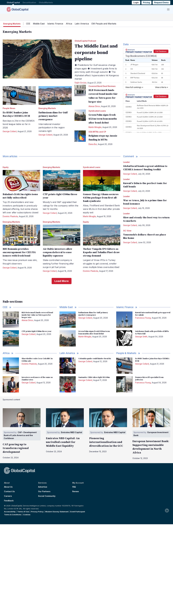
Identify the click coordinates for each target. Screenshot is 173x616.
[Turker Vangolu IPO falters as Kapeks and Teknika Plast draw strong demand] (101, 235)
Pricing (146, 2)
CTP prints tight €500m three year (36, 331)
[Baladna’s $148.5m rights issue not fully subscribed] (21, 180)
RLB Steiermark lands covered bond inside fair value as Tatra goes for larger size (37, 315)
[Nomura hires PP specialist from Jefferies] (124, 384)
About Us (8, 487)
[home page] (17, 9)
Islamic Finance (55, 23)
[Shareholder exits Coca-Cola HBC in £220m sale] (11, 366)
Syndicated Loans (97, 111)
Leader (126, 162)
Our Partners (44, 491)
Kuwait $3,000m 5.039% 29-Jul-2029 (149, 117)
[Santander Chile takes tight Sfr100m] (67, 384)
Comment (128, 156)
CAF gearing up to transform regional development (16, 448)
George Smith (141, 336)
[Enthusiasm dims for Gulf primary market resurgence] (55, 95)
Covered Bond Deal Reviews (102, 86)
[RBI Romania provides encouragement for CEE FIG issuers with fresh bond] (21, 235)
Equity (6, 167)
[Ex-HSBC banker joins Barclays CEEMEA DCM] (19, 95)
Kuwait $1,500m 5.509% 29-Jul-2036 (149, 112)
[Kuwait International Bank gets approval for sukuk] (124, 320)
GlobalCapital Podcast (85, 41)
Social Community (46, 496)
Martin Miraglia (95, 127)
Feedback (9, 501)
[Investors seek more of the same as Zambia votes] (11, 384)
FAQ (74, 487)
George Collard (9, 131)
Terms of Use (23, 512)
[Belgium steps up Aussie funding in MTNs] (80, 136)
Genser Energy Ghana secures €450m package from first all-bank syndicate (101, 198)
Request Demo (161, 2)
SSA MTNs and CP (97, 132)
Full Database (161, 51)
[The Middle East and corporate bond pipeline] (37, 59)
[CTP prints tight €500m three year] (61, 180)
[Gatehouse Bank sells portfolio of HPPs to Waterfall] (124, 338)
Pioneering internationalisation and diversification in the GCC (106, 442)
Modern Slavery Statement (56, 512)
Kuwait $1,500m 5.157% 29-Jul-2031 (149, 121)
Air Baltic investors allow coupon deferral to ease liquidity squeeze (57, 252)
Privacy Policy (37, 512)
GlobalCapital (13, 2)
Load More (61, 281)
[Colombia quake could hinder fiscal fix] (67, 366)
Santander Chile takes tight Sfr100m (94, 377)
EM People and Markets (104, 23)
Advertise (42, 487)
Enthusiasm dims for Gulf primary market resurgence (53, 116)
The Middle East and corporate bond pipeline (96, 52)
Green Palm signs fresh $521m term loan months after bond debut (103, 118)
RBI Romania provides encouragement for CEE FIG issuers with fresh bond (19, 252)
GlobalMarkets (46, 2)
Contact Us (9, 491)
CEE (28, 23)
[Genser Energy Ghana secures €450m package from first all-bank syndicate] (101, 180)
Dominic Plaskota (10, 216)
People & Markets (126, 353)
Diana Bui (93, 144)
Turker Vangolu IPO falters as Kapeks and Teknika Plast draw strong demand (101, 252)
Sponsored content (11, 399)
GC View (127, 230)
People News (9, 108)
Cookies (26, 514)
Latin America (82, 23)
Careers (8, 496)
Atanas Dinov (94, 106)
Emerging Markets (47, 108)
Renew (75, 491)
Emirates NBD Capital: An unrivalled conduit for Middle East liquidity (63, 442)
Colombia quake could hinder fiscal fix (94, 359)
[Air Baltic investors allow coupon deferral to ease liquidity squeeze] (61, 235)
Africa (69, 23)
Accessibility (10, 512)
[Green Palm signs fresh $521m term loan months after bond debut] (80, 115)
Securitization (29, 2)
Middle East (39, 23)
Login (136, 2)
